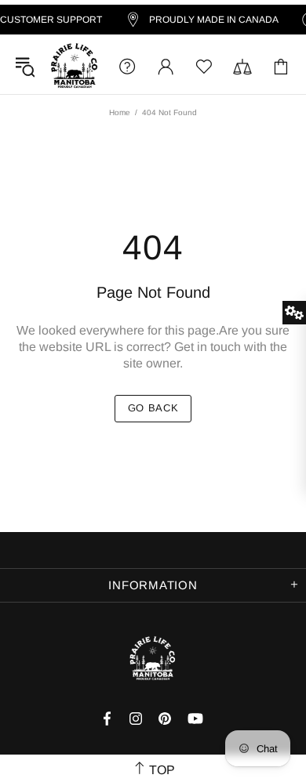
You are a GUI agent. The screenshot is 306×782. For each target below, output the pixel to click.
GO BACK (153, 408)
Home (119, 112)
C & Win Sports (74, 66)
